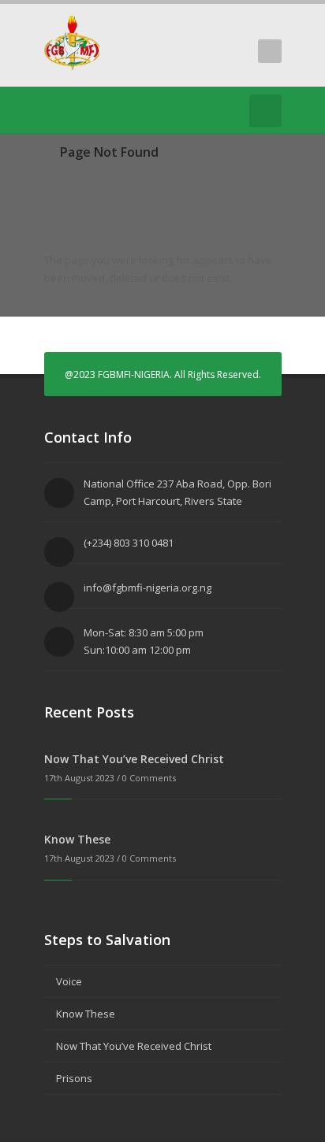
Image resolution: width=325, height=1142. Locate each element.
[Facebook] (77, 110)
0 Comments (149, 778)
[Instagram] (124, 110)
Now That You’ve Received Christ (134, 758)
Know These (77, 839)
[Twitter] (53, 110)
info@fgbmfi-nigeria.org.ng (147, 587)
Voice (69, 981)
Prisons (74, 1078)
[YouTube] (101, 110)
